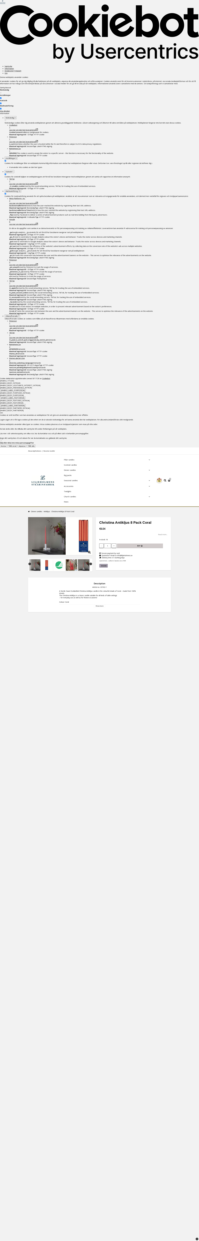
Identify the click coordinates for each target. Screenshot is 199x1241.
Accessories (68, 486)
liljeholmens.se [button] (15, 149)
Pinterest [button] (13, 138)
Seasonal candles (71, 480)
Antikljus (47, 511)
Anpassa (22, 446)
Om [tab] (6, 73)
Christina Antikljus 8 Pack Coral (62, 511)
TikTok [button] (12, 180)
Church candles (70, 497)
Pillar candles (69, 460)
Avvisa (3, 446)
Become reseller (49, 451)
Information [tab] (9, 68)
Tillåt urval (12, 446)
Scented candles (70, 465)
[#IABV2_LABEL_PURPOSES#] (13, 390)
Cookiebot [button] (13, 126)
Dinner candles (70, 470)
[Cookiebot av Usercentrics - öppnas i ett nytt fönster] (99, 62)
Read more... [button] (162, 534)
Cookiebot (46, 378)
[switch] (0, 98)
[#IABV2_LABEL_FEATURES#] (12, 398)
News (66, 502)
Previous (29, 564)
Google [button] (12, 220)
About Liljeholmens (34, 451)
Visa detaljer (5, 111)
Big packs (68, 475)
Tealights (67, 491)
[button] (169, 480)
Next (90, 564)
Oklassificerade (12, 316)
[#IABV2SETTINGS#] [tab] (13, 71)
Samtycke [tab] (8, 66)
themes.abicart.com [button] (17, 359)
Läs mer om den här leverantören (22, 130)
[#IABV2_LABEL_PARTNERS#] (13, 405)
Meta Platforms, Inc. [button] (17, 199)
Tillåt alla (31, 446)
